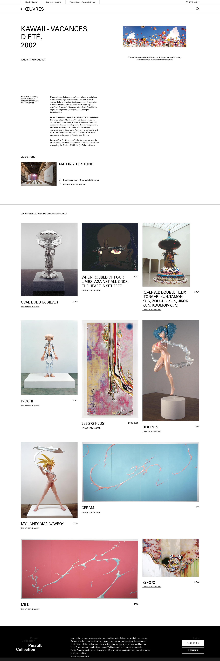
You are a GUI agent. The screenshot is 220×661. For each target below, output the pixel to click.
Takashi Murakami (33, 59)
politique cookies (78, 653)
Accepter (193, 643)
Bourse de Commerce (53, 2)
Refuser (193, 650)
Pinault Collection (31, 2)
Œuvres (34, 9)
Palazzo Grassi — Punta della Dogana (82, 2)
